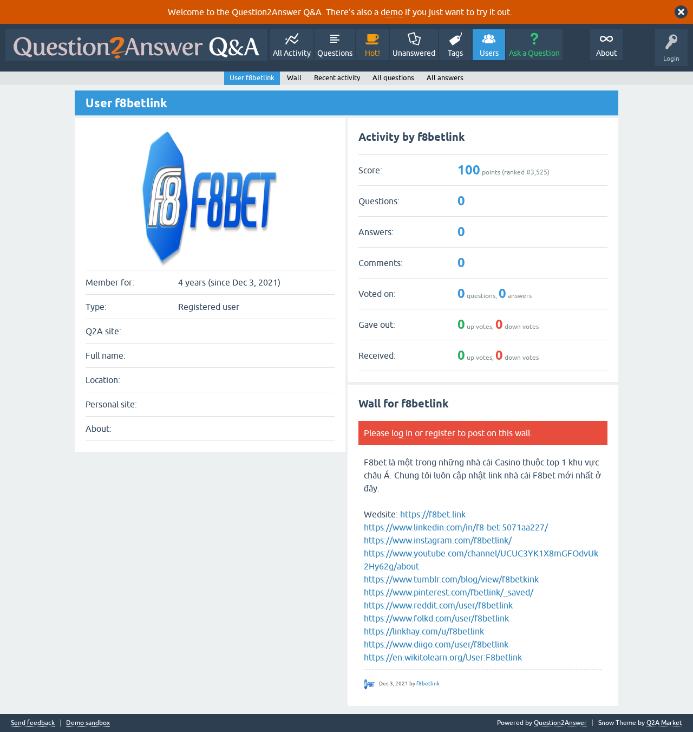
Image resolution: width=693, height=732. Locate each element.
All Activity (292, 53)
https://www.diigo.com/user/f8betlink (436, 644)
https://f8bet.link (433, 514)
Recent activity (337, 78)
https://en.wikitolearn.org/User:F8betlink (443, 657)
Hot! (372, 53)
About (606, 53)
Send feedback (33, 723)
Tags (455, 53)
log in (402, 433)
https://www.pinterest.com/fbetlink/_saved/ (448, 592)
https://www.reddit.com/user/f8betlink (438, 605)
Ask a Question (534, 53)
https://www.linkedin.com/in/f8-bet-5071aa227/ (456, 527)
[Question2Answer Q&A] (136, 45)
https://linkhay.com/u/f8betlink (424, 631)
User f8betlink (252, 78)
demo (392, 12)
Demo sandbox (88, 723)
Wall (294, 78)
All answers (445, 78)
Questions (334, 53)
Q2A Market (664, 723)
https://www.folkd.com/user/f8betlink (436, 618)
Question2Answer (560, 723)
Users (489, 53)
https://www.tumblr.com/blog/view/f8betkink (451, 579)
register (440, 433)
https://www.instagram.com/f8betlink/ (438, 540)
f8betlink (428, 683)
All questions (393, 78)
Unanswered (414, 53)
